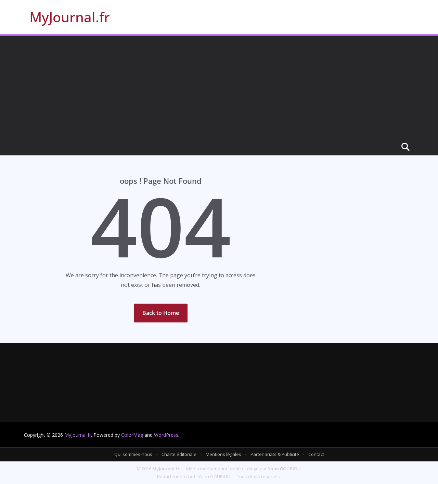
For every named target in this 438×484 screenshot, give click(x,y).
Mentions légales (223, 454)
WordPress (166, 435)
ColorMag (132, 435)
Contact (316, 454)
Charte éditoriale (179, 454)
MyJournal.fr (69, 17)
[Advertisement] (219, 87)
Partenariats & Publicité (274, 454)
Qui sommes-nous (133, 454)
